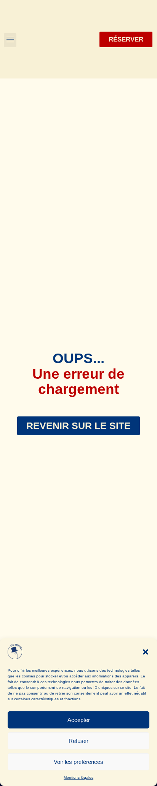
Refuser (78, 741)
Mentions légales (78, 777)
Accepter (78, 720)
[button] (145, 652)
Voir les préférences (78, 762)
